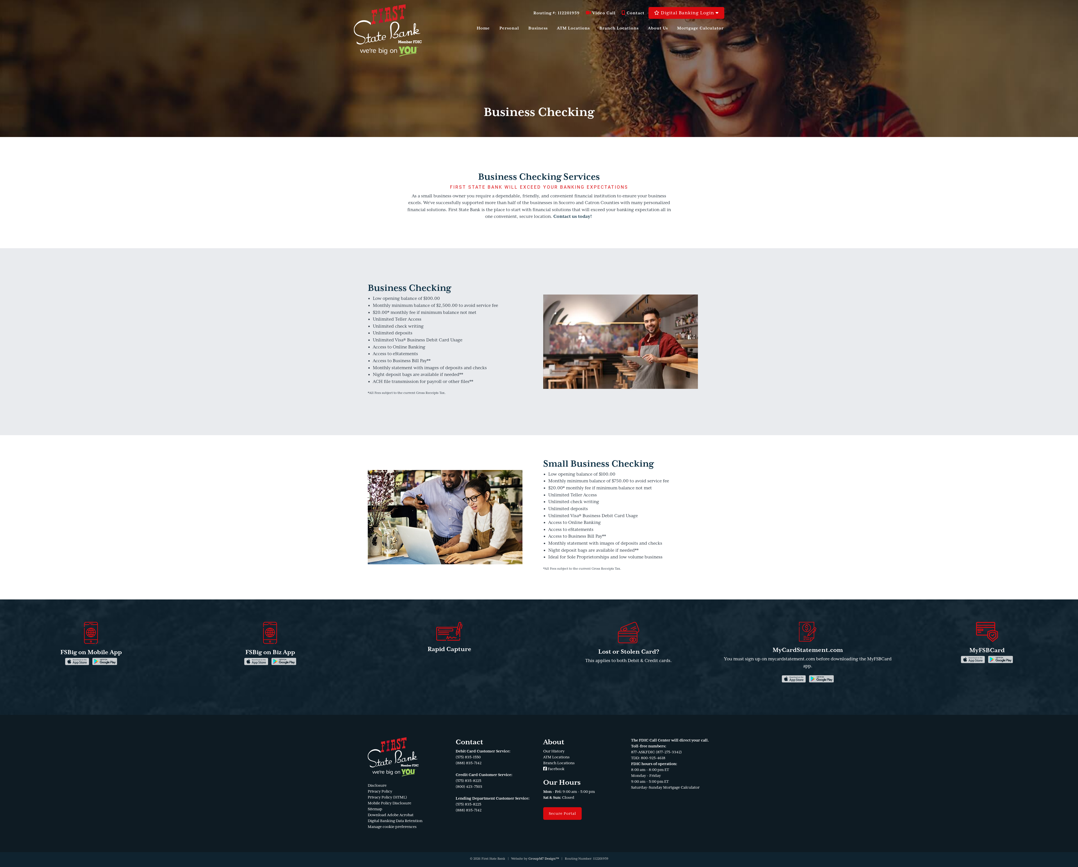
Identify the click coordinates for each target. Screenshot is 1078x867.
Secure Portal (562, 813)
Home (483, 28)
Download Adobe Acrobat (391, 815)
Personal (509, 28)
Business (538, 28)
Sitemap (375, 809)
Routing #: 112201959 (556, 13)
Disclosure (377, 785)
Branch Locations (619, 28)
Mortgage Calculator (700, 28)
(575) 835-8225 (468, 781)
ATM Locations (573, 28)
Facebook (556, 769)
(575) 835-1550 (468, 757)
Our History (554, 751)
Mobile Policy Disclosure (389, 803)
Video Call (603, 13)
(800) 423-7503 (469, 786)
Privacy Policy (380, 791)
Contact (635, 13)
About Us (658, 28)
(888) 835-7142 (468, 763)
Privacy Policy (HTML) (387, 797)
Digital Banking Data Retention (395, 821)
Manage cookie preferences (392, 827)
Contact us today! (572, 216)
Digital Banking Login (687, 12)
